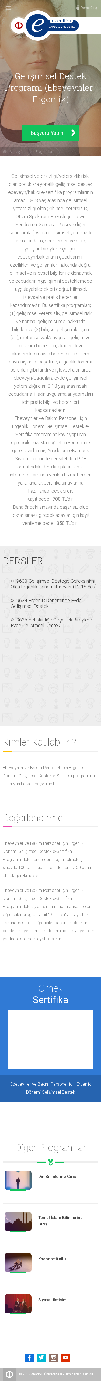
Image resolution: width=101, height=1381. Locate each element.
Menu (8, 8)
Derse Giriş (89, 8)
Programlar (44, 152)
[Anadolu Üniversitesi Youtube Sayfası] (65, 1358)
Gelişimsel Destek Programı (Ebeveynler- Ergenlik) (39, 160)
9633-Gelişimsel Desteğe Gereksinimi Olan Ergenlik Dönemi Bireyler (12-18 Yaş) (54, 583)
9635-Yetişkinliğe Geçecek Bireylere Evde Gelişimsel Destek (51, 622)
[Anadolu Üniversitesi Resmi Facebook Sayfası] (29, 1358)
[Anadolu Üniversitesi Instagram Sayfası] (53, 1358)
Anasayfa (16, 152)
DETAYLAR (50, 1185)
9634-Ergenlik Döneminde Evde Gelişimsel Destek (46, 603)
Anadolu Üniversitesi (46, 1374)
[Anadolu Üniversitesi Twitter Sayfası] (41, 1358)
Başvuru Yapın (46, 133)
